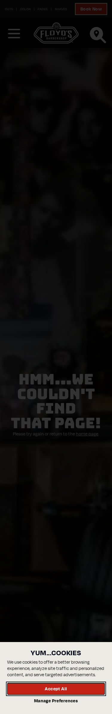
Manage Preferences (56, 701)
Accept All (56, 689)
